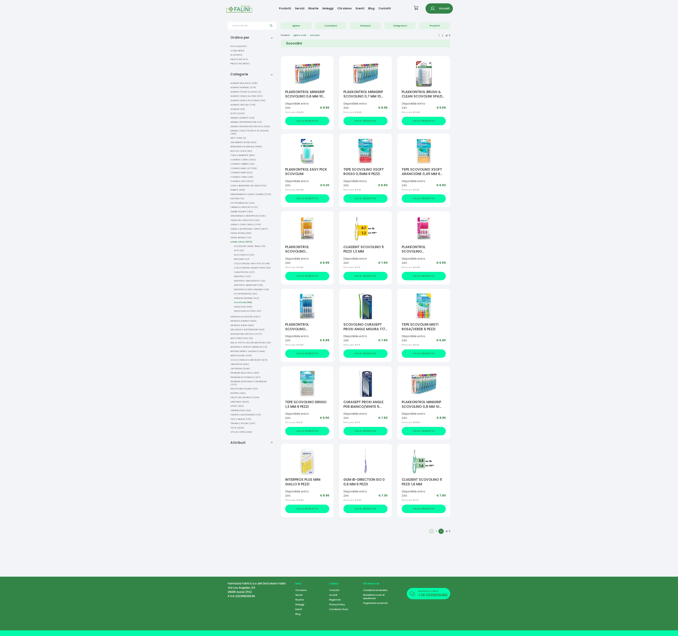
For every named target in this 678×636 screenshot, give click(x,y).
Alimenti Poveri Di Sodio (245, 91)
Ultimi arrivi (237, 50)
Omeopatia (239, 364)
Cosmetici (331, 25)
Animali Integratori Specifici (250, 126)
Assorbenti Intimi (243, 142)
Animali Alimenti (242, 117)
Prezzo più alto (239, 59)
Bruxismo (241, 259)
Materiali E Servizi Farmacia (248, 346)
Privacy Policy (337, 604)
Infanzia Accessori (245, 316)
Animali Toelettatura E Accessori (249, 132)
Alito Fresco (244, 254)
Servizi (299, 8)
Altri (237, 113)
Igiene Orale (241, 241)
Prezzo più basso (240, 63)
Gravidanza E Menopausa (248, 215)
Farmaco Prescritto (244, 207)
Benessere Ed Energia (246, 146)
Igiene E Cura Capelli (245, 224)
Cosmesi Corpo (243, 159)
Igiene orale (299, 35)
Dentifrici (242, 276)
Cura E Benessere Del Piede (248, 185)
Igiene (296, 25)
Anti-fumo (238, 138)
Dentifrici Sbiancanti (248, 285)
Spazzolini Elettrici (247, 311)
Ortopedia (240, 368)
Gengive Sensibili (246, 298)
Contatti (384, 8)
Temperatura (240, 410)
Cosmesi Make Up (243, 168)
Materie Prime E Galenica (247, 351)
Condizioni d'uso (338, 609)
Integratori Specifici (246, 334)
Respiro (238, 393)
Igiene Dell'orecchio (245, 220)
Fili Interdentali (245, 293)
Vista (237, 427)
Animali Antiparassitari (246, 122)
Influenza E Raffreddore (247, 329)
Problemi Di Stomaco (245, 377)
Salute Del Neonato (244, 397)
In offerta (236, 55)
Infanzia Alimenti (243, 321)
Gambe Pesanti (241, 211)
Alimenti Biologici (243, 83)
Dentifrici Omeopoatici (250, 280)
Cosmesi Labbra (242, 163)
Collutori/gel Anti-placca (252, 263)
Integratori (400, 25)
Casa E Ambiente (242, 155)
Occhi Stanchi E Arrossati (249, 360)
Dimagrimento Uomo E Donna (250, 194)
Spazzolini (243, 306)
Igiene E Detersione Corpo (249, 228)
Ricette (313, 8)
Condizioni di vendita (375, 590)
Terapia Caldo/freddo (245, 414)
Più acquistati (238, 46)
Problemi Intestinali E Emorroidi (248, 383)
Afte (239, 250)
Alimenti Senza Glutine (246, 96)
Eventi (360, 8)
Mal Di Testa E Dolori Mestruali (250, 342)
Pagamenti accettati (375, 603)
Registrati (335, 599)
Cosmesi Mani (241, 172)
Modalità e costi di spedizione (374, 596)
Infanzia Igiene (242, 325)
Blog (371, 8)
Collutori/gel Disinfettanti (252, 267)
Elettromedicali (242, 203)
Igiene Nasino (240, 237)
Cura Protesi (244, 272)
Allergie (237, 109)
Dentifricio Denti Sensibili (251, 289)
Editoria (237, 198)
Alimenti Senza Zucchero (247, 100)
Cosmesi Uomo (241, 177)
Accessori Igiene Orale (250, 246)
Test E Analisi (240, 419)
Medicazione (241, 355)
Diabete (237, 189)
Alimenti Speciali (242, 104)
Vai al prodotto (307, 120)
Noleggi (327, 8)
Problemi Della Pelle (244, 372)
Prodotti (285, 8)
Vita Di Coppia (241, 432)
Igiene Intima (240, 233)
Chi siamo (344, 8)
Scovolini (243, 302)
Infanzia (365, 25)
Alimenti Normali (243, 87)
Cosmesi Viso (242, 181)
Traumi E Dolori (242, 423)
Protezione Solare (244, 388)
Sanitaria (239, 401)
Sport (237, 406)
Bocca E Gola (241, 151)
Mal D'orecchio (241, 338)
